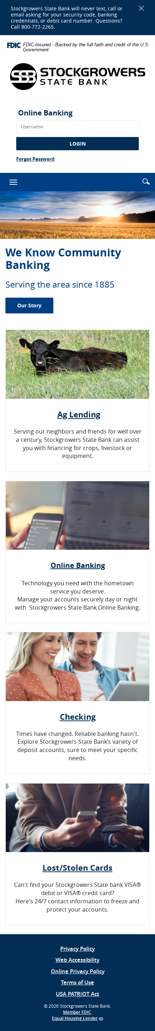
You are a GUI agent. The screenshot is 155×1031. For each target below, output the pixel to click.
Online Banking (45, 113)
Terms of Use (77, 982)
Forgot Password (35, 159)
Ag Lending (78, 414)
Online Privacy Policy (78, 971)
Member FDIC (77, 1012)
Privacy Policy (77, 948)
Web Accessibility (77, 960)
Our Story (29, 305)
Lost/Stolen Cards (77, 867)
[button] (146, 181)
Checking (78, 716)
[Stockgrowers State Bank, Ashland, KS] (77, 76)
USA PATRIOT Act (77, 994)
